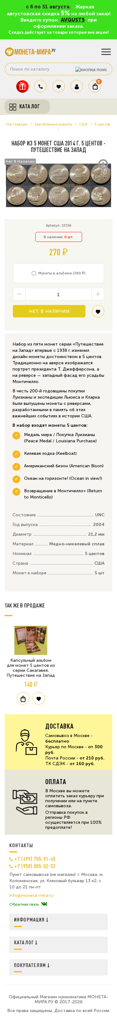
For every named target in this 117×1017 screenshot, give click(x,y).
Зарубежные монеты (53, 124)
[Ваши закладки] (58, 86)
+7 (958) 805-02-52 (35, 866)
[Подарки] (22, 86)
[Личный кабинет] (77, 86)
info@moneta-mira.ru (31, 895)
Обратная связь (24, 904)
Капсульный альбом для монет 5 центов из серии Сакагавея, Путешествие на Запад (31, 668)
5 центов (102, 124)
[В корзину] (23, 698)
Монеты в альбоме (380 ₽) (61, 273)
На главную (17, 124)
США (83, 124)
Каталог (24, 942)
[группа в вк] (44, 904)
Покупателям (30, 965)
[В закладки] (98, 313)
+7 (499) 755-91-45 (35, 859)
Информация (30, 919)
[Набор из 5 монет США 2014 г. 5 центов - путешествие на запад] (58, 185)
